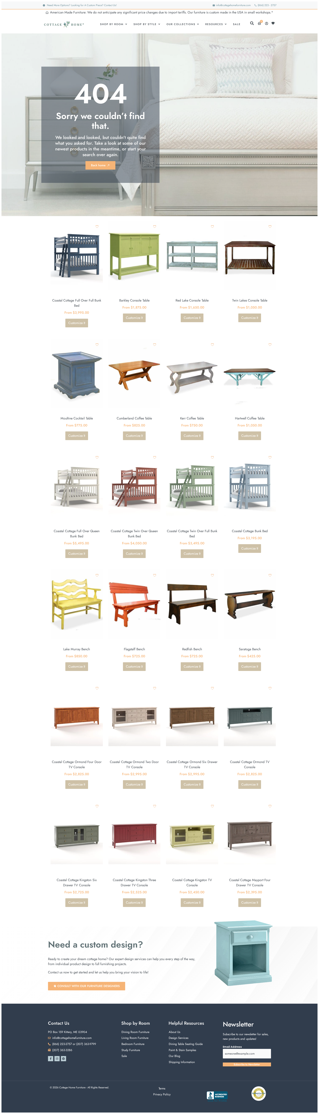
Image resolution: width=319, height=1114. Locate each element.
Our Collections (181, 24)
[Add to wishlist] (97, 226)
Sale (237, 24)
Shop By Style (145, 24)
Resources (214, 24)
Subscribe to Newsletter (247, 1064)
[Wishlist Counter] (274, 23)
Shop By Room (112, 24)
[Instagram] (57, 1058)
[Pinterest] (63, 1058)
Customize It (76, 323)
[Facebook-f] (50, 1058)
